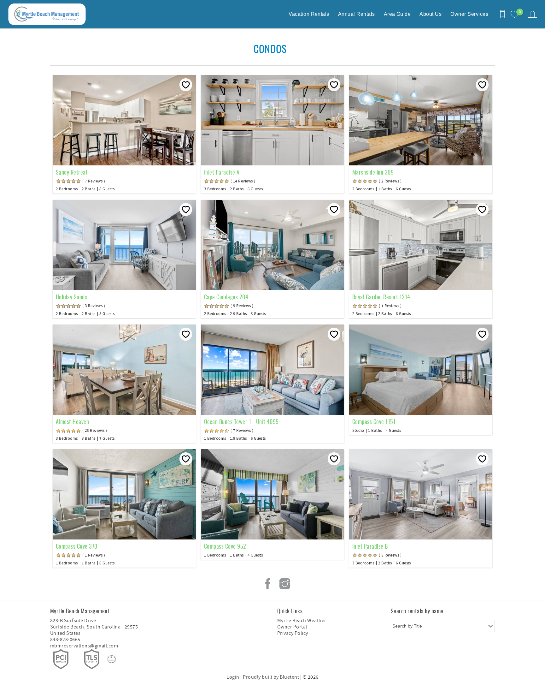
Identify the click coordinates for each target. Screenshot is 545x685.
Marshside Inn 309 (373, 172)
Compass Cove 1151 (374, 421)
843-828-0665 (65, 639)
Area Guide (397, 14)
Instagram (284, 583)
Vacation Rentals (309, 14)
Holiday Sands (71, 297)
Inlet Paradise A (222, 172)
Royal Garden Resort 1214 (381, 297)
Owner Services (469, 14)
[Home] (48, 14)
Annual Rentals (356, 14)
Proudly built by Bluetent (271, 677)
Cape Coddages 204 (226, 297)
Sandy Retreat (72, 172)
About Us (430, 14)
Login (232, 677)
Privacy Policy (292, 633)
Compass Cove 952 (225, 546)
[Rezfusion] (111, 659)
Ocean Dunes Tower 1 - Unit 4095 (241, 421)
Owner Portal (292, 627)
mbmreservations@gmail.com (84, 646)
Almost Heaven (72, 421)
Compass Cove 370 (76, 546)
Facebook (267, 583)
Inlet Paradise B (370, 546)
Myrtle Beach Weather (301, 620)
